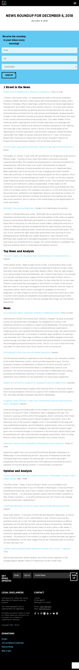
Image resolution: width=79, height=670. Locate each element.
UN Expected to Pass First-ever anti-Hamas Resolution (27, 353)
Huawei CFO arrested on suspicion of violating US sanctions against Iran (34, 383)
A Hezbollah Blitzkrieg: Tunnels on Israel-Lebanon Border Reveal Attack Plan (36, 506)
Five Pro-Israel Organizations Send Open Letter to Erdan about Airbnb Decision (37, 147)
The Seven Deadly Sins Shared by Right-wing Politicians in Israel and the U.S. (36, 256)
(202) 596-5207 (45, 606)
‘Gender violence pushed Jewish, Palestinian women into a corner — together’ (37, 549)
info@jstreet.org (45, 609)
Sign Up (9, 75)
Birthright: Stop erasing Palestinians (19, 208)
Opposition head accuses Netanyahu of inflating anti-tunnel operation (33, 444)
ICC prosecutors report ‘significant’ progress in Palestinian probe (31, 313)
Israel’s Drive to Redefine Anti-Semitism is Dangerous (26, 92)
